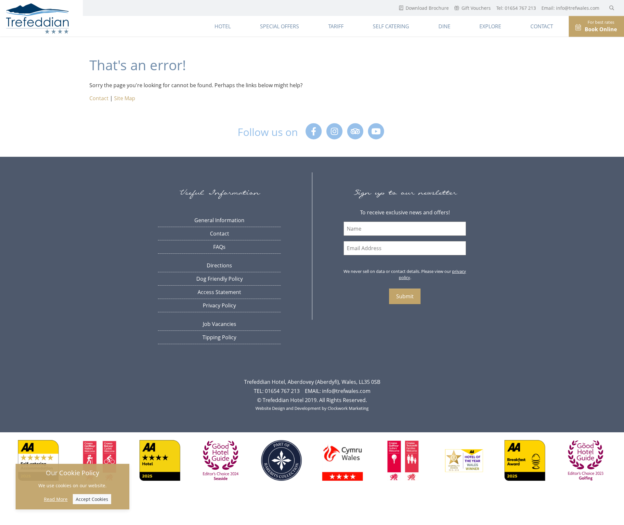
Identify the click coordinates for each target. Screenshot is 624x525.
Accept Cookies (92, 499)
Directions (219, 265)
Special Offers (279, 26)
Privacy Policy (219, 305)
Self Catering (391, 26)
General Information (219, 220)
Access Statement (219, 292)
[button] (612, 8)
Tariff (336, 26)
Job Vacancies (219, 324)
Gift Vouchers (475, 8)
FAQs (219, 246)
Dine (444, 26)
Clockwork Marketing (348, 408)
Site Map (124, 98)
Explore (490, 26)
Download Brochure (426, 8)
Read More (56, 499)
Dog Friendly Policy (219, 278)
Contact (541, 26)
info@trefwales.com (578, 8)
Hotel (222, 26)
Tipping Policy (219, 337)
